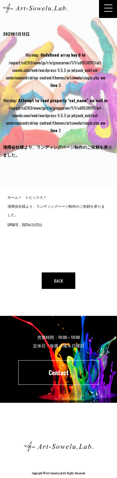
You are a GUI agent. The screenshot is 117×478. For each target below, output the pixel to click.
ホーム (58, 425)
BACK (58, 281)
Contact (59, 372)
